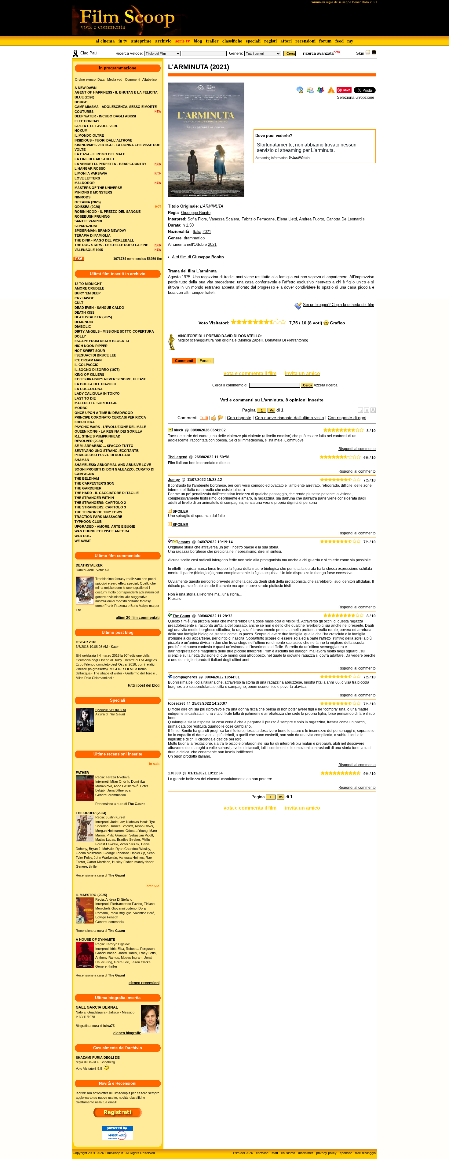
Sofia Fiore (197, 219)
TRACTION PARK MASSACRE (98, 517)
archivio (163, 40)
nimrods (82, 197)
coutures (84, 111)
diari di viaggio (365, 1153)
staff (275, 1153)
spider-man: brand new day (100, 230)
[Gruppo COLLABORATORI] (170, 677)
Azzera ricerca (326, 385)
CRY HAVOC (84, 298)
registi (270, 40)
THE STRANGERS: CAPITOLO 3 (100, 507)
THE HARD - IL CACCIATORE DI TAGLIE (107, 493)
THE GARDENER (88, 488)
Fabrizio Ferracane (258, 219)
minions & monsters (93, 192)
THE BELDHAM (87, 478)
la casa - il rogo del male (100, 154)
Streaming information (271, 158)
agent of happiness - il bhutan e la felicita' (117, 92)
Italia (197, 231)
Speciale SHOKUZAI (110, 710)
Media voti (114, 79)
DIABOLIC (83, 326)
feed (339, 40)
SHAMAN (82, 460)
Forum (205, 361)
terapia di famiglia (93, 235)
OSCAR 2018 (86, 642)
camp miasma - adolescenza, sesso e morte (116, 107)
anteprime (141, 40)
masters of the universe (98, 188)
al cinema (105, 40)
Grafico (337, 322)
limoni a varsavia (91, 173)
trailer (212, 40)
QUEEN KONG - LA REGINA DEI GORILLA (108, 431)
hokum (81, 130)
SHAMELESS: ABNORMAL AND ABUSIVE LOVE (113, 465)
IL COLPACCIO (87, 365)
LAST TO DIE (85, 398)
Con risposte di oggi (347, 417)
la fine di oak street (95, 159)
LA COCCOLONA (89, 389)
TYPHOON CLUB (88, 521)
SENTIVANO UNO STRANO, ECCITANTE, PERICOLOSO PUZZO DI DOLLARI (107, 453)
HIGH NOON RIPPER (91, 346)
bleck (178, 430)
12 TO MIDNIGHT (88, 284)
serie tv (182, 40)
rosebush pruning (92, 216)
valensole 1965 (89, 250)
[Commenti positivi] (213, 417)
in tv (123, 40)
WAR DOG (83, 536)
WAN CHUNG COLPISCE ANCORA (102, 531)
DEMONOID (84, 322)
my (350, 40)
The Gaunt (181, 616)
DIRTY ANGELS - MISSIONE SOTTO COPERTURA (114, 331)
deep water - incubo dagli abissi (105, 116)
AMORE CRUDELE (89, 288)
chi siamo (288, 1153)
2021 (219, 67)
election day (87, 121)
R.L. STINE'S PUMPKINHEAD (97, 436)
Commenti (184, 361)
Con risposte (239, 417)
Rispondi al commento (357, 449)
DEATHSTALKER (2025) (93, 317)
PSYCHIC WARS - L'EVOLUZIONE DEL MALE (110, 427)
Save (346, 89)
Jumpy (174, 480)
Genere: (236, 53)
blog (198, 40)
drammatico (194, 238)
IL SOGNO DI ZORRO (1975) (97, 369)
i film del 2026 (243, 1153)
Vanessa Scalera (224, 219)
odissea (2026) (87, 207)
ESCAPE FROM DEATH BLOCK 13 (102, 341)
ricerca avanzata (318, 53)
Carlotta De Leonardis (346, 219)
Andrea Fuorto (311, 219)
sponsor (346, 1153)
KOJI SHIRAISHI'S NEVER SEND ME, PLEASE (110, 379)
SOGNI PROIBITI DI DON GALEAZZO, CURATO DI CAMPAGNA (114, 471)
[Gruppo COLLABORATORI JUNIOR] (170, 542)
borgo (81, 102)
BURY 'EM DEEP (87, 293)
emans (184, 542)
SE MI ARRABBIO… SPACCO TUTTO (104, 446)
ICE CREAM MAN (88, 360)
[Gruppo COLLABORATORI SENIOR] (170, 616)
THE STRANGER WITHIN (94, 498)
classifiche (232, 40)
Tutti (204, 417)
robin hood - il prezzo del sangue (108, 211)
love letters (87, 178)
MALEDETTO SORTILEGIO (96, 403)
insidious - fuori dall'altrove (103, 140)
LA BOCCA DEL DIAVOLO (95, 384)
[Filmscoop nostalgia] (373, 53)
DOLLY (80, 336)
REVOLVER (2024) (89, 441)
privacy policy (326, 1153)
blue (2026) (84, 97)
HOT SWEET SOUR (90, 350)
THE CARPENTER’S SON (94, 483)
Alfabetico (149, 79)
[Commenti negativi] (220, 417)
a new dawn (86, 88)
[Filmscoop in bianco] (367, 53)
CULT (79, 303)
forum (325, 40)
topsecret (176, 703)
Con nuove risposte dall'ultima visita (289, 417)
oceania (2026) (88, 202)
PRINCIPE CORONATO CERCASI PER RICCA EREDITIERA (110, 419)
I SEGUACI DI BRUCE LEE (95, 355)
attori (286, 40)
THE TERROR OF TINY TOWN (98, 512)
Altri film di (198, 257)
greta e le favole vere (96, 126)
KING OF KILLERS (89, 374)
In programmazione (117, 68)
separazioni (86, 226)
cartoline (262, 1153)
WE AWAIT (83, 541)
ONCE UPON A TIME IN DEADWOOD (104, 413)
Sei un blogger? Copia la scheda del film (338, 304)
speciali (253, 40)
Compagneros (185, 677)
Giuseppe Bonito (195, 212)
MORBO (81, 408)
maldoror (85, 183)
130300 (174, 773)
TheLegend (177, 457)
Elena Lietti (287, 219)
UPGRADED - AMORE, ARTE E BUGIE (105, 526)
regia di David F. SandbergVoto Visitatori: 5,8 (98, 1063)
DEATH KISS (84, 312)
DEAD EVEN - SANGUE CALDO (99, 307)
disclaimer (305, 1153)
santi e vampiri (88, 221)
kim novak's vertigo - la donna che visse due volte (117, 147)
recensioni (305, 40)
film (159, 258)
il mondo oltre (89, 135)
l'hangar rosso (90, 168)
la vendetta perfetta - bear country (110, 164)
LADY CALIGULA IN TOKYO (97, 393)
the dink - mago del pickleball (104, 240)
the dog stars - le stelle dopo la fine (111, 245)
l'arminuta (188, 67)
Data (100, 79)
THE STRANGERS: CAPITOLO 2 (100, 502)
